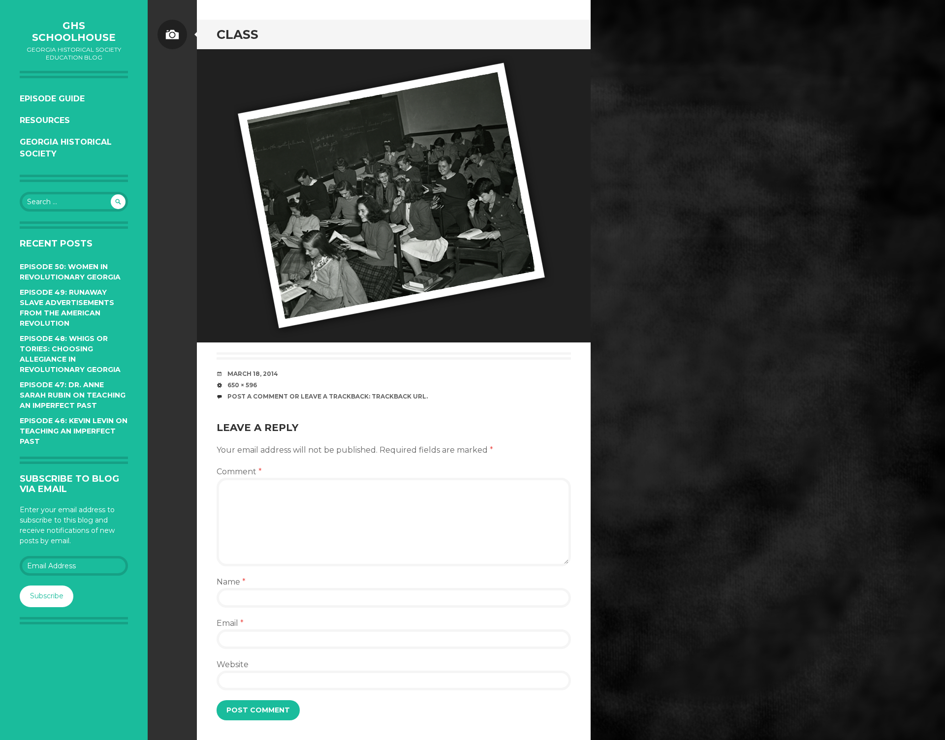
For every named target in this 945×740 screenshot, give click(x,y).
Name (231, 581)
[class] (394, 195)
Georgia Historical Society (66, 147)
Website (233, 664)
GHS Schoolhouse (74, 31)
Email (230, 623)
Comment (239, 471)
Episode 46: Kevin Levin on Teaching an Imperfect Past (73, 431)
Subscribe (46, 595)
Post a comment (257, 396)
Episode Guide (52, 98)
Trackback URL (399, 396)
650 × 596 (242, 385)
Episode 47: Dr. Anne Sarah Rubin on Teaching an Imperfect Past (73, 395)
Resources (45, 120)
